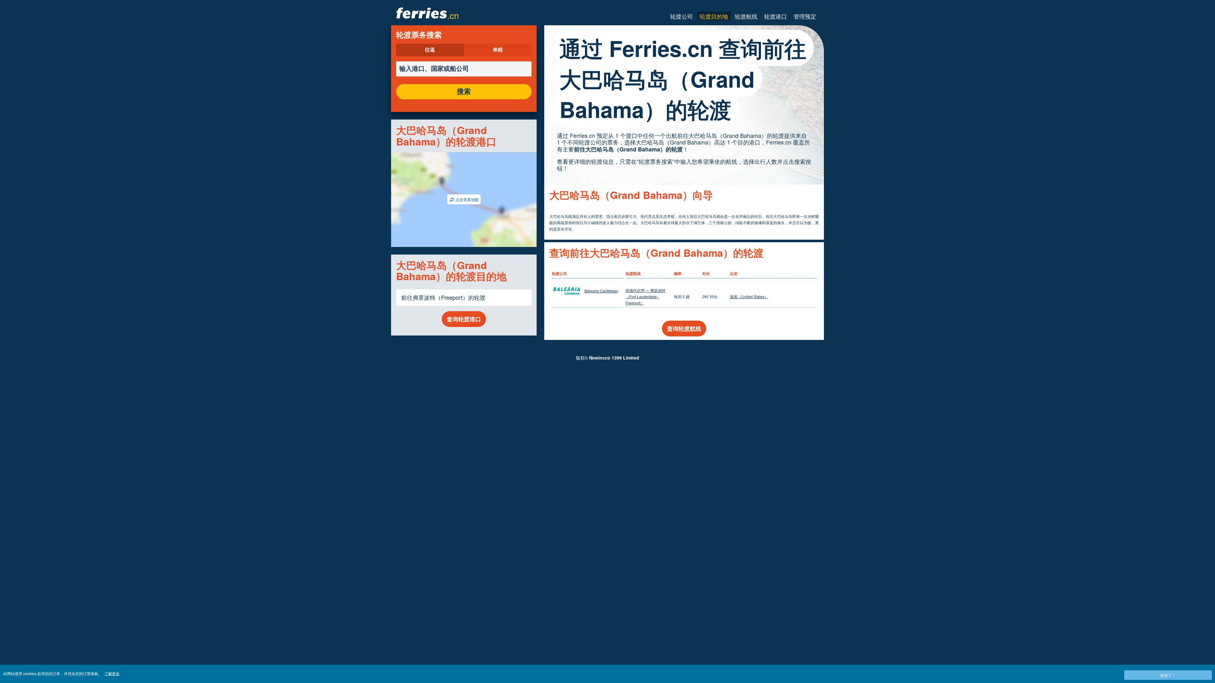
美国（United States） (749, 296)
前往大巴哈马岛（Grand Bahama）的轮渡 (628, 149)
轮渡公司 (681, 16)
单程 (498, 49)
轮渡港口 (775, 16)
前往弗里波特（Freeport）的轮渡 (443, 297)
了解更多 (112, 673)
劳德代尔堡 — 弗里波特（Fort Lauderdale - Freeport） (645, 296)
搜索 (464, 91)
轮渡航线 (746, 16)
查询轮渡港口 (464, 319)
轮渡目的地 (714, 16)
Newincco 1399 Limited (614, 357)
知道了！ (1167, 675)
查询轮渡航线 (684, 328)
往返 (430, 49)
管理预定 (805, 16)
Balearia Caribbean (601, 290)
